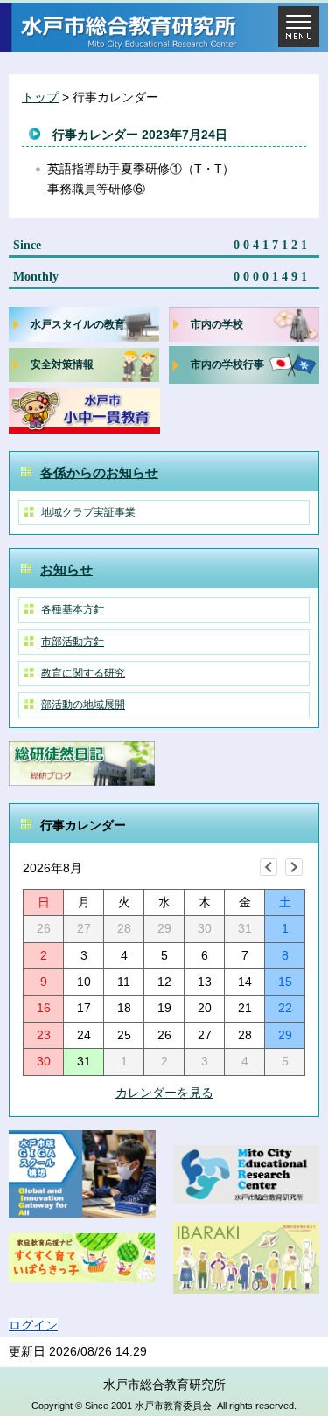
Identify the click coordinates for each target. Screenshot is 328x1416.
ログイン (33, 1325)
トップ (40, 97)
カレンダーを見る (164, 1093)
